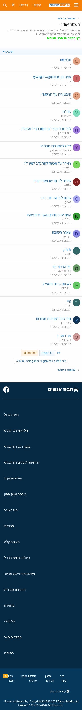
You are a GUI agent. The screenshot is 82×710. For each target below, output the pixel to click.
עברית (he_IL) (58, 691)
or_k (68, 64)
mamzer (66, 116)
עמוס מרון (66, 323)
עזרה (24, 676)
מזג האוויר (11, 510)
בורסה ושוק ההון (15, 494)
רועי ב (68, 254)
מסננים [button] (9, 51)
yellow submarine (60, 150)
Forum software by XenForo (33, 703)
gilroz (67, 202)
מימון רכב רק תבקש (17, 446)
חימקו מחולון (64, 133)
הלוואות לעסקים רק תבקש (21, 462)
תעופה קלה (12, 542)
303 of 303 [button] (29, 353)
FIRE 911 (66, 288)
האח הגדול (11, 415)
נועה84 (67, 167)
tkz (69, 81)
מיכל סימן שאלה (62, 271)
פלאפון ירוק (65, 340)
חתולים (9, 653)
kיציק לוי (66, 219)
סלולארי (9, 621)
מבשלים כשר (13, 637)
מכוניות (9, 526)
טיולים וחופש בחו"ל (17, 558)
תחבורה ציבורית (15, 589)
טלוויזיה (9, 605)
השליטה (66, 236)
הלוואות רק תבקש (16, 430)
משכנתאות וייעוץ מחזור (19, 573)
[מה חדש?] (13, 5)
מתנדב (67, 184)
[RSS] (5, 676)
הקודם (45, 353)
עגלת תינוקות (13, 478)
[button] (76, 5)
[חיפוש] (5, 5)
